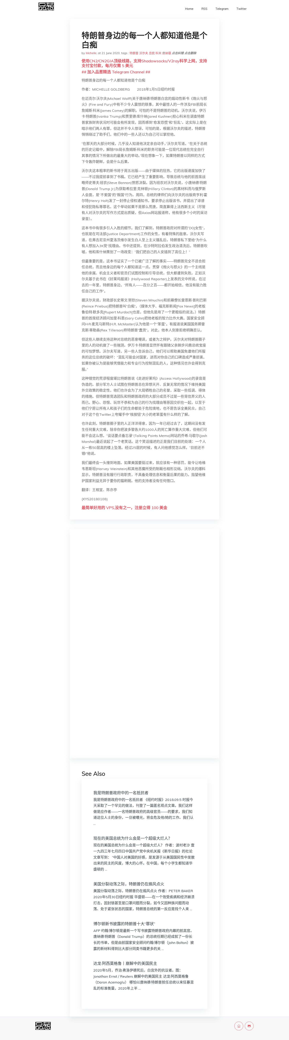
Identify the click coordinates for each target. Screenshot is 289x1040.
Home (189, 9)
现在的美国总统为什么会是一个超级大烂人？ (132, 838)
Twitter (241, 9)
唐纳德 (166, 53)
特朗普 (134, 53)
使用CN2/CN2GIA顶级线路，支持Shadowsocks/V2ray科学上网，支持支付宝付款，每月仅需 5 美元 (144, 63)
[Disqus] (144, 594)
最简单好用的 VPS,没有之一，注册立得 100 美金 (124, 507)
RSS (204, 9)
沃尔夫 (143, 53)
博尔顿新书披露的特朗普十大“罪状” (124, 923)
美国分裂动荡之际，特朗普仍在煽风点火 (128, 884)
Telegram (221, 9)
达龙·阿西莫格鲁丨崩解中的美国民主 (125, 963)
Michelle (91, 53)
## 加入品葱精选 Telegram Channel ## (116, 71)
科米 (158, 53)
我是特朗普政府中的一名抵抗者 (120, 792)
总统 (152, 53)
